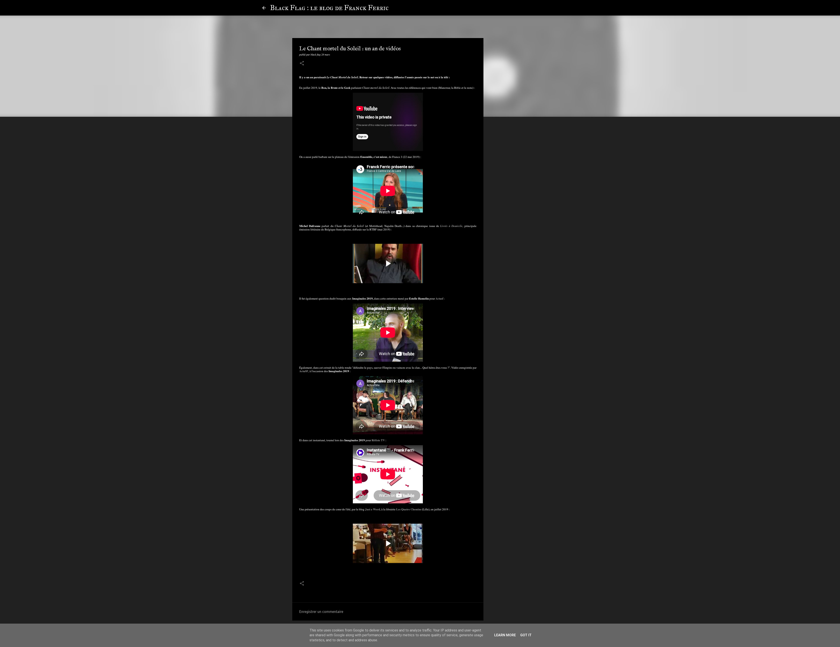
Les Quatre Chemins (408, 509)
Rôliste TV (378, 440)
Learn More (505, 635)
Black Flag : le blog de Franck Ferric (329, 7)
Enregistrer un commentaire (321, 612)
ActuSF (303, 371)
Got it (526, 635)
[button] (301, 63)
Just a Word (372, 509)
